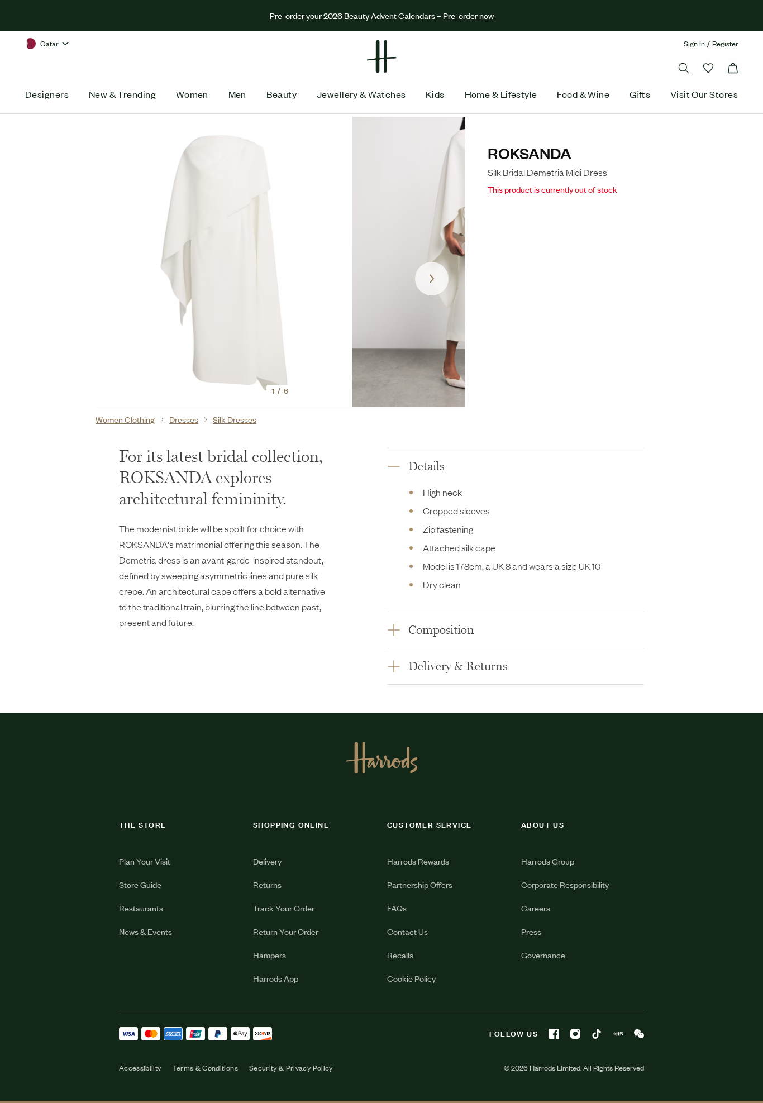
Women (192, 94)
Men (237, 94)
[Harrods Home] (381, 56)
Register (725, 43)
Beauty (281, 94)
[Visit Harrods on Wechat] (639, 1034)
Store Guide (140, 884)
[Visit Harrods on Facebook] (554, 1034)
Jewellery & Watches (361, 94)
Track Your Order (283, 908)
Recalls (400, 955)
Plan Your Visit (144, 861)
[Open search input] (683, 68)
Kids (435, 94)
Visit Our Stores (704, 94)
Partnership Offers (419, 884)
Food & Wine (583, 94)
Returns (267, 884)
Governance (543, 955)
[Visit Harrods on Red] (618, 1034)
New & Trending (122, 94)
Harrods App (275, 978)
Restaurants (141, 908)
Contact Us (407, 931)
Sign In (694, 43)
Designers (47, 94)
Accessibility (140, 1068)
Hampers (269, 955)
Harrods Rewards (418, 861)
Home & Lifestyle (501, 94)
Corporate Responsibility (565, 884)
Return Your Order (285, 931)
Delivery (267, 861)
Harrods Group (547, 861)
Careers (535, 908)
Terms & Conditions (205, 1068)
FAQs (397, 908)
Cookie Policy (411, 978)
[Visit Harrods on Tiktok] (597, 1034)
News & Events (145, 931)
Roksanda (529, 153)
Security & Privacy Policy (291, 1068)
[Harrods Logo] (382, 757)
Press (531, 931)
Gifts (640, 94)
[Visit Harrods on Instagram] (575, 1034)
